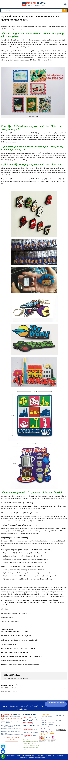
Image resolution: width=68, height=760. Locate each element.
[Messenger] (3, 751)
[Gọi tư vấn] (3, 756)
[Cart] (65, 4)
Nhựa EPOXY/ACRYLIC (8, 688)
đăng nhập (13, 678)
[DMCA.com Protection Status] (61, 729)
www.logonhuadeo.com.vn (17, 660)
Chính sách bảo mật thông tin (47, 719)
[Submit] (64, 10)
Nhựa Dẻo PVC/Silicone (9, 691)
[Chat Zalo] (3, 747)
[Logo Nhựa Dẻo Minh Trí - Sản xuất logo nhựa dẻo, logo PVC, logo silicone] (34, 4)
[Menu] (3, 4)
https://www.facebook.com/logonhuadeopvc (23, 664)
